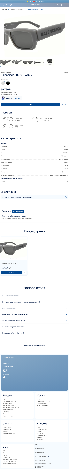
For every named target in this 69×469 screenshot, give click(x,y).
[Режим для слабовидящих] (11, 5)
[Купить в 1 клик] (24, 272)
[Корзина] (65, 5)
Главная (4, 9)
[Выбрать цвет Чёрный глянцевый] (8, 83)
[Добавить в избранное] (66, 104)
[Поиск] (7, 5)
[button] (34, 35)
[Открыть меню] (3, 5)
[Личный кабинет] (62, 5)
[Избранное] (58, 5)
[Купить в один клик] (62, 104)
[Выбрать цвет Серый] (3, 83)
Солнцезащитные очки (17, 9)
